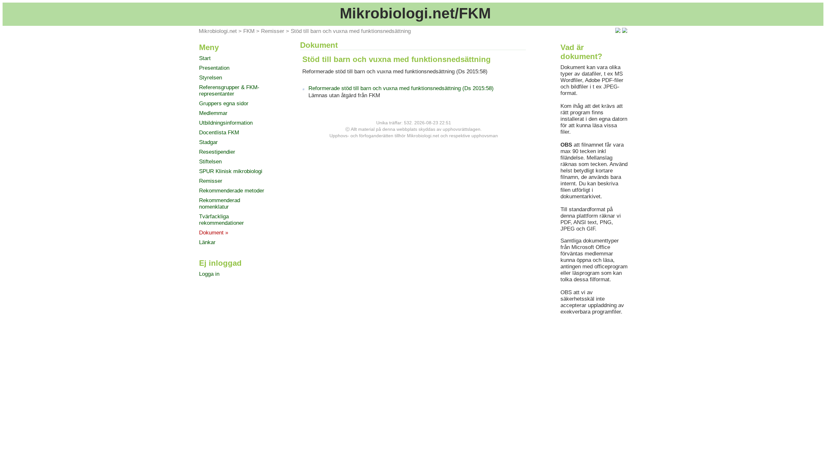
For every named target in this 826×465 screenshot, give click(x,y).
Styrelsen (210, 78)
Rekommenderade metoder (231, 191)
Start (205, 58)
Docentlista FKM (219, 132)
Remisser (272, 31)
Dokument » (213, 233)
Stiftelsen (210, 162)
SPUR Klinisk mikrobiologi (230, 171)
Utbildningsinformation (226, 123)
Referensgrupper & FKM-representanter (229, 90)
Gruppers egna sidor (223, 103)
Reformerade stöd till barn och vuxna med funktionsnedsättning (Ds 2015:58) (401, 88)
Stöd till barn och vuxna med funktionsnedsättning (351, 31)
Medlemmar (213, 113)
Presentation (214, 68)
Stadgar (208, 142)
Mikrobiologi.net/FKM (415, 13)
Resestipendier (217, 152)
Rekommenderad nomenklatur (219, 203)
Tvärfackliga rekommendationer (221, 219)
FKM (249, 31)
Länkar (207, 242)
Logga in (209, 274)
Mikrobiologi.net (218, 31)
